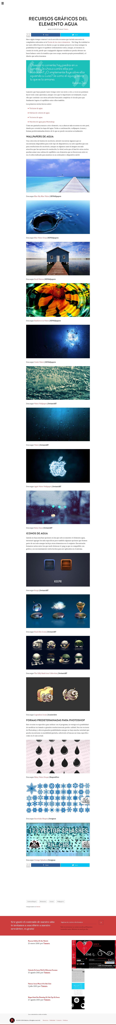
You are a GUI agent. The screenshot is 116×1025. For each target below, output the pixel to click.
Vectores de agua (35, 117)
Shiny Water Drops (41, 777)
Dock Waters (39, 279)
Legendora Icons (40, 715)
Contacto (59, 1020)
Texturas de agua (35, 108)
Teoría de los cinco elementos (58, 42)
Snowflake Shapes (41, 819)
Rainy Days (38, 528)
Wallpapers (60, 901)
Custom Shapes (31, 901)
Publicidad (52, 1020)
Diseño (38, 906)
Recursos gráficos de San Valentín (38, 941)
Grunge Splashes (40, 860)
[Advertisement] (58, 883)
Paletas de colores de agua (39, 113)
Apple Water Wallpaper (42, 487)
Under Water (39, 362)
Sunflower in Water (41, 321)
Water (36, 445)
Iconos (52, 901)
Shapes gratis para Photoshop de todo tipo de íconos (44, 997)
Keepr (36, 590)
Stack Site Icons (40, 632)
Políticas (65, 1020)
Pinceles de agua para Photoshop (41, 122)
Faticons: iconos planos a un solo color (39, 984)
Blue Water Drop (40, 238)
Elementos (43, 901)
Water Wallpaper (40, 404)
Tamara (66, 29)
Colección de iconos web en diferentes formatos (42, 970)
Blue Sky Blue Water (41, 196)
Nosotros (45, 1020)
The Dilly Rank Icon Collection (45, 673)
